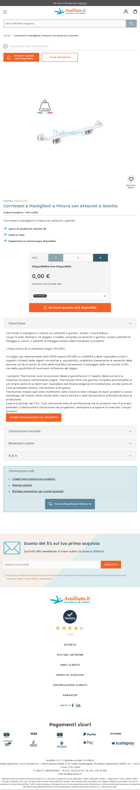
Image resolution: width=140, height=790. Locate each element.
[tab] (70, 323)
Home (6, 35)
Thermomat (21, 201)
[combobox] (70, 23)
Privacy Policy (31, 578)
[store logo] (70, 11)
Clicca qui (83, 3)
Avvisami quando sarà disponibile (24, 57)
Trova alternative (60, 57)
